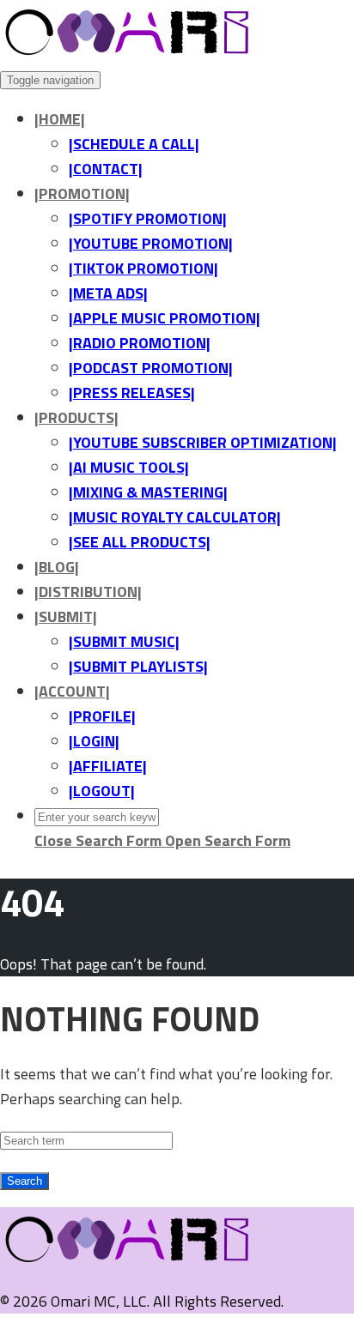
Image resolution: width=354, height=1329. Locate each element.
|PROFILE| (102, 716)
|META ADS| (108, 293)
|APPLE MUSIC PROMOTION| (164, 317)
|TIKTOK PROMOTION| (143, 268)
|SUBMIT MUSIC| (124, 641)
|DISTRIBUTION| (88, 591)
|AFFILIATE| (108, 765)
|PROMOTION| (82, 193)
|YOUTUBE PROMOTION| (151, 243)
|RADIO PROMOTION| (140, 342)
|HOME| (59, 118)
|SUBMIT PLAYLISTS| (138, 666)
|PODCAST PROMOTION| (151, 367)
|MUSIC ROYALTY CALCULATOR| (175, 517)
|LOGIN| (94, 740)
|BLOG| (56, 566)
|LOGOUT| (102, 790)
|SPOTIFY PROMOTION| (148, 218)
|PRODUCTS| (76, 417)
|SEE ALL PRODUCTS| (140, 541)
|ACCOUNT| (72, 691)
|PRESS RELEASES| (132, 392)
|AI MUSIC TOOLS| (129, 467)
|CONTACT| (106, 168)
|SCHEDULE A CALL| (134, 143)
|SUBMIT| (65, 616)
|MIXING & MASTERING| (148, 492)
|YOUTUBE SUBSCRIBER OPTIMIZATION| (203, 442)
